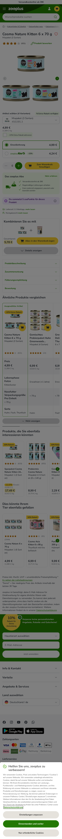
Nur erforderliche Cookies (31, 832)
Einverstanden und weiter (31, 823)
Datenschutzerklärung (13, 807)
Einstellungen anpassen (31, 814)
